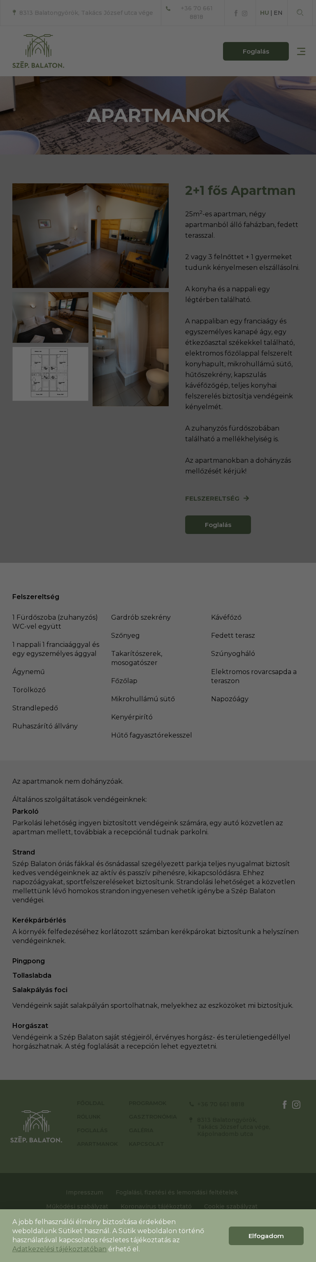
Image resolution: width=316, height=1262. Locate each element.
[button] (266, 1236)
